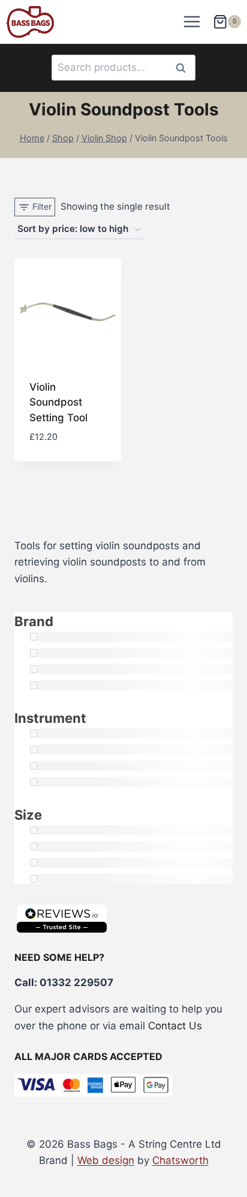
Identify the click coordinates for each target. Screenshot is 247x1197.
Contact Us (175, 1026)
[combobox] (123, 68)
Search (184, 67)
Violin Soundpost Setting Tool (58, 402)
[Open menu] (192, 22)
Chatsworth (180, 1160)
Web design (105, 1160)
